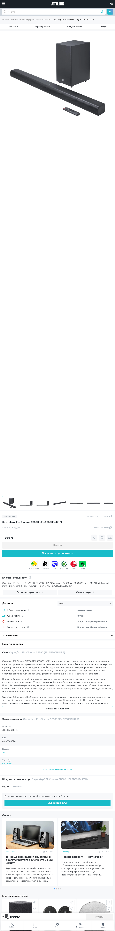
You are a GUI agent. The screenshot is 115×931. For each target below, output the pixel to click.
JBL (4, 752)
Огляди (103, 27)
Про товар (13, 27)
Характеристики (42, 27)
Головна (5, 20)
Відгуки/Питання (74, 27)
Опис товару (83, 592)
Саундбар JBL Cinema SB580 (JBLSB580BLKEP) (73, 20)
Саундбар (7, 763)
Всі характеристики (28, 592)
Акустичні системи (42, 20)
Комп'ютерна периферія (22, 20)
